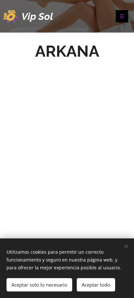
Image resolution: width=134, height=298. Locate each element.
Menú (122, 16)
